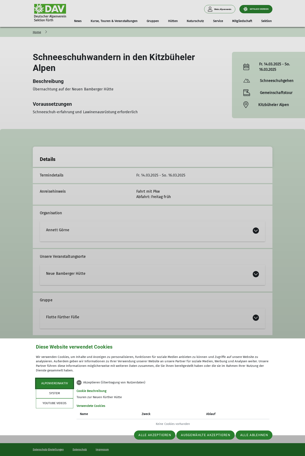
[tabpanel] (173, 403)
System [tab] (54, 393)
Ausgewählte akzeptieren (205, 435)
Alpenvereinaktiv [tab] (54, 383)
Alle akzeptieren (154, 435)
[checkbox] (173, 382)
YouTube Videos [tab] (54, 403)
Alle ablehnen (254, 435)
